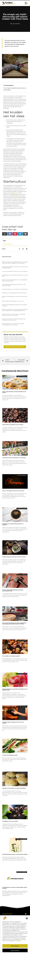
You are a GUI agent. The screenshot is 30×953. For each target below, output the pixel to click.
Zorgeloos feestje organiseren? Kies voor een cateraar (13, 722)
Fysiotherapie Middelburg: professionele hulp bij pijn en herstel (14, 305)
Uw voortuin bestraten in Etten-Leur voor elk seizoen (14, 271)
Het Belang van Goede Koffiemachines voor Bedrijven (12, 524)
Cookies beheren (15, 950)
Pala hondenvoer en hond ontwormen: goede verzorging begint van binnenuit (13, 324)
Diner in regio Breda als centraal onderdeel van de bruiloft (14, 392)
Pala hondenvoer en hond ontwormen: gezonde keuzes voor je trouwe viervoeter (13, 315)
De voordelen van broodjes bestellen (11, 656)
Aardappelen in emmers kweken (10, 821)
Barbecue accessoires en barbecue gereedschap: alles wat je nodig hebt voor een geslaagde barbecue (15, 310)
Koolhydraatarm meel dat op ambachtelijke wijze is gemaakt (14, 888)
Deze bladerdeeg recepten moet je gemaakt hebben (15, 854)
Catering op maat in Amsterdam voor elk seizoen (14, 457)
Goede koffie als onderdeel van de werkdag (12, 424)
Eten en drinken (15, 23)
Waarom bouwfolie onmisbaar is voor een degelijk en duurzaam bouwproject (14, 280)
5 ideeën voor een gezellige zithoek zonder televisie (14, 292)
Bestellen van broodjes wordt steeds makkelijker (14, 788)
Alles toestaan (15, 946)
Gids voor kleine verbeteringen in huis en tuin (13, 301)
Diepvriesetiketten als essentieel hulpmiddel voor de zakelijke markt (14, 689)
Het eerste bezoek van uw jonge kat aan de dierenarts (15, 289)
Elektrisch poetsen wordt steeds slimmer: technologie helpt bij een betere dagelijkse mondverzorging (15, 262)
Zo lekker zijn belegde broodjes (9, 755)
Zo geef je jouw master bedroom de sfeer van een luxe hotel (15, 275)
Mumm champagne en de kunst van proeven (13, 490)
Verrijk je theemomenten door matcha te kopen (14, 556)
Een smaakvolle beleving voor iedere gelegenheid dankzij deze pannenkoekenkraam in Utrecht (14, 623)
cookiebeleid (18, 940)
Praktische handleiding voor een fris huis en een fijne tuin (14, 297)
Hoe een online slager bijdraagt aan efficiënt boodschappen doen (12, 590)
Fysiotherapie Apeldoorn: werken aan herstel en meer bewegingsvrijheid (15, 267)
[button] (27, 918)
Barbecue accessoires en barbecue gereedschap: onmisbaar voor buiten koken (13, 319)
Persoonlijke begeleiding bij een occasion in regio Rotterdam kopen (14, 285)
